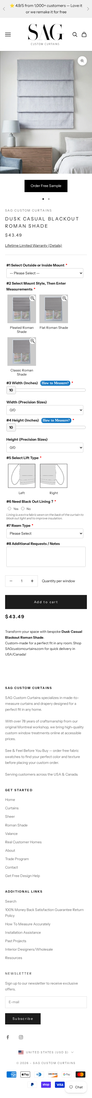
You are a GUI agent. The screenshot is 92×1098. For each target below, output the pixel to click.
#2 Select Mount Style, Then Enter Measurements (36, 286)
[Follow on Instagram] (21, 1037)
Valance (11, 833)
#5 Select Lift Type (22, 457)
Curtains (12, 808)
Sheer (10, 816)
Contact (11, 867)
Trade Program (17, 859)
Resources (13, 957)
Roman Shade (16, 825)
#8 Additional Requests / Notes (33, 543)
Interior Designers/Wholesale (29, 949)
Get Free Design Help (22, 875)
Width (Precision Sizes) (26, 402)
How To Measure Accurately (27, 924)
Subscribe (23, 1019)
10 (11, 390)
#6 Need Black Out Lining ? (29, 501)
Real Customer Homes (23, 842)
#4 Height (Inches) (22, 420)
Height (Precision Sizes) (27, 439)
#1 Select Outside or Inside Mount (35, 265)
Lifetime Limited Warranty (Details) (33, 245)
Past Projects (15, 941)
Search (10, 901)
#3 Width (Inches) (22, 383)
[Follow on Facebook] (7, 1037)
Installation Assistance (23, 932)
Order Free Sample (46, 185)
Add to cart (46, 602)
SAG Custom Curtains (28, 210)
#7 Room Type (18, 525)
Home (10, 799)
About (10, 850)
